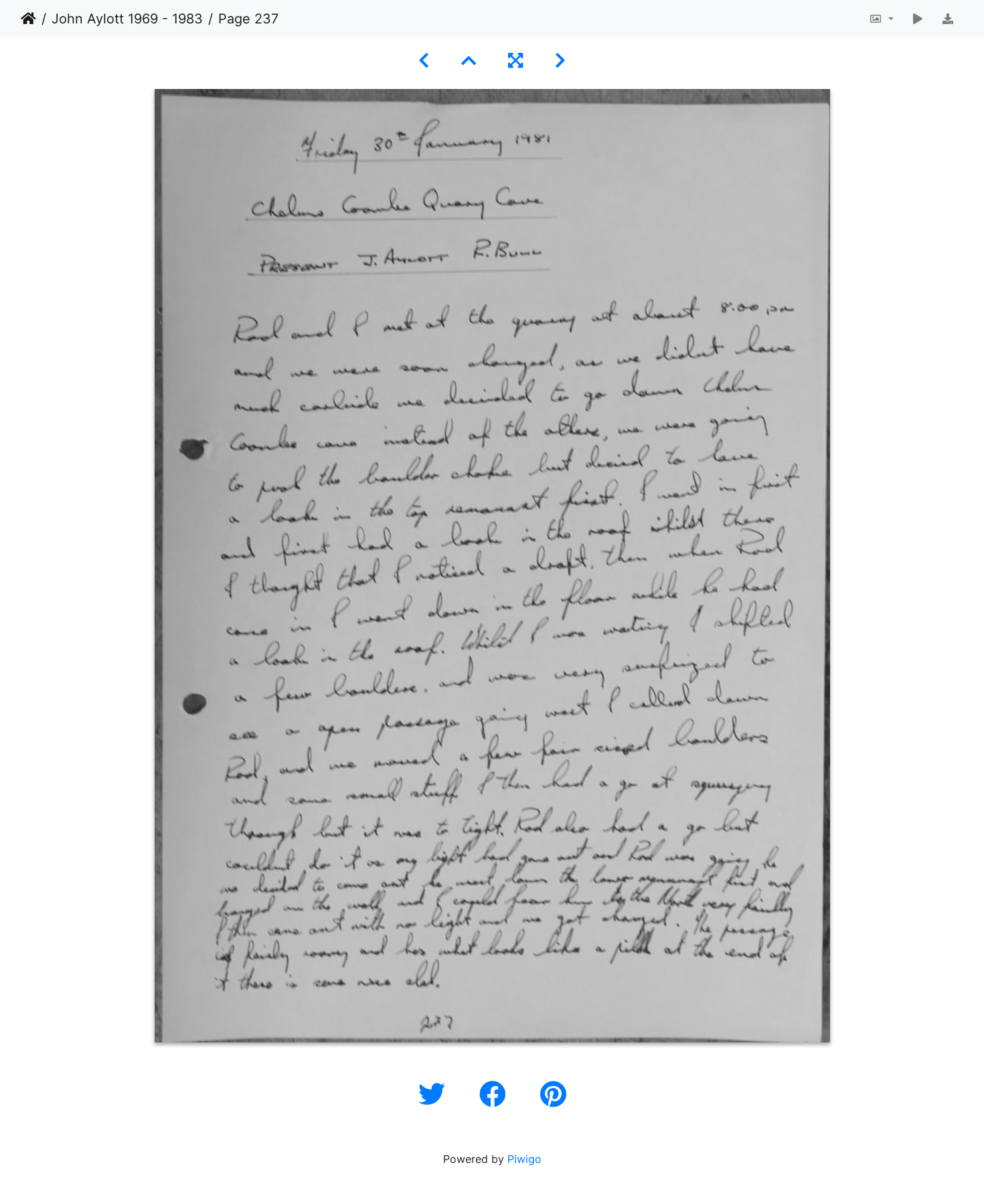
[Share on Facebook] (496, 1094)
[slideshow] (917, 18)
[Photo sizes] (881, 18)
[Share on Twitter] (435, 1094)
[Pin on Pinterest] (553, 1094)
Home (28, 19)
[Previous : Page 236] (423, 60)
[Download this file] (947, 18)
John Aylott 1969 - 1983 (127, 19)
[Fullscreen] (515, 60)
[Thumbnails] (468, 60)
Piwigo (524, 1159)
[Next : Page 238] (560, 60)
